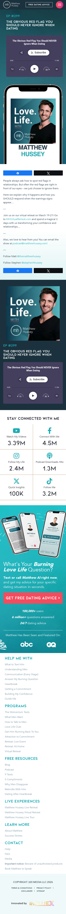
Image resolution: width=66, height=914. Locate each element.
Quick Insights (16, 487)
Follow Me (49, 487)
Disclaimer (26, 890)
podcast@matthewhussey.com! (29, 243)
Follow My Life (16, 462)
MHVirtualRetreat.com (18, 219)
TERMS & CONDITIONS (21, 887)
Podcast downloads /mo (49, 462)
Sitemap (41, 890)
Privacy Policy (44, 887)
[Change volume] (56, 69)
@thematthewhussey (29, 256)
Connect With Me (49, 436)
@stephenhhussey (32, 262)
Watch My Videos (16, 436)
